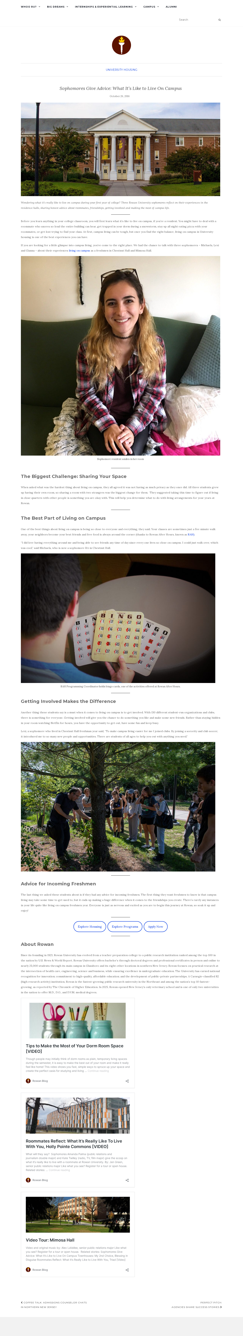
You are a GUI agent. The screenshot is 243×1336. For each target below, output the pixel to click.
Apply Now (155, 926)
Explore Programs (125, 926)
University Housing (121, 70)
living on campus (80, 250)
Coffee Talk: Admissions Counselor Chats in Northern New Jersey (54, 1304)
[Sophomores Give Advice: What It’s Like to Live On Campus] (120, 149)
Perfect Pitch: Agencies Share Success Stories (197, 1304)
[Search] (219, 20)
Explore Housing (90, 926)
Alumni (171, 6)
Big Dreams (56, 6)
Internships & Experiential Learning (104, 6)
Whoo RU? (29, 6)
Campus (149, 6)
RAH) (191, 534)
